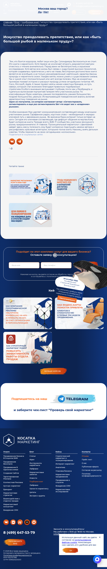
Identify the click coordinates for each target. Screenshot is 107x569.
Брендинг (7, 489)
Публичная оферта (90, 467)
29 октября (69, 289)
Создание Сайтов (11, 473)
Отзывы (85, 456)
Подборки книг (36, 481)
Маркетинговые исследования (63, 490)
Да (40, 12)
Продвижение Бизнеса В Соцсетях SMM (13, 457)
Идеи (32, 460)
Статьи (33, 456)
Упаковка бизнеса (64, 471)
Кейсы (59, 452)
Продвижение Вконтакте (9, 463)
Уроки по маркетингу (39, 489)
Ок (70, 551)
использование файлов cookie (76, 541)
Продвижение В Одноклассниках (10, 468)
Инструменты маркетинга (36, 464)
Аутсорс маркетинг (11, 486)
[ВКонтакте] (12, 141)
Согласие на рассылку (92, 470)
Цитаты (33, 492)
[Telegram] (19, 141)
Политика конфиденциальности (17, 555)
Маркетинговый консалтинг (10, 505)
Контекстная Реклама (13, 482)
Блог (32, 452)
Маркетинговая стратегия (10, 494)
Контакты (86, 452)
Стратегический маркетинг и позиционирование (64, 458)
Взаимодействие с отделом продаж (11, 500)
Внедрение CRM (10, 510)
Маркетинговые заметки (37, 473)
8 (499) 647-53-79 (19, 532)
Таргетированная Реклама (11, 478)
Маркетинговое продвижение (63, 475)
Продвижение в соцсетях (63, 481)
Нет (46, 12)
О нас (84, 463)
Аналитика (60, 467)
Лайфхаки (34, 469)
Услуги (6, 452)
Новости (33, 478)
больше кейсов (52, 371)
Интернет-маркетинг (65, 464)
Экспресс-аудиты (37, 496)
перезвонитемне (15, 542)
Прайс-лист (87, 460)
